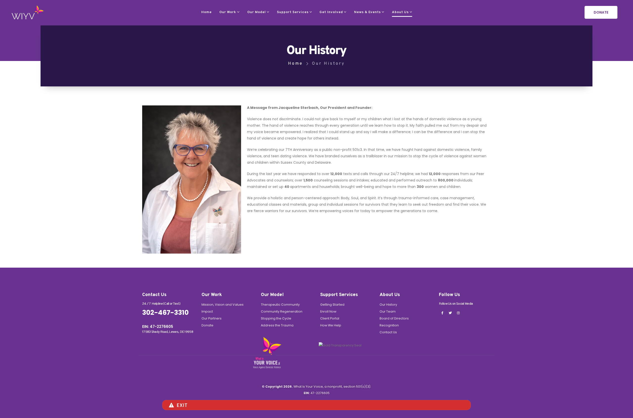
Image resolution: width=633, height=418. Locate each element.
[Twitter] (450, 312)
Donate (207, 325)
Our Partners (212, 318)
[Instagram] (458, 312)
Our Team (388, 311)
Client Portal (329, 318)
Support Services (293, 12)
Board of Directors (394, 318)
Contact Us (388, 332)
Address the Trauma (277, 325)
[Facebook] (442, 312)
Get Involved (331, 12)
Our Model (256, 12)
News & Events (367, 12)
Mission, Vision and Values (223, 304)
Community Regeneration (281, 311)
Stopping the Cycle (276, 318)
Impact (207, 311)
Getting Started (332, 304)
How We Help (330, 325)
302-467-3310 (165, 313)
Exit (182, 405)
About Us (400, 12)
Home (206, 12)
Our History (388, 304)
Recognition (389, 325)
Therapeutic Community (280, 304)
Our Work (227, 12)
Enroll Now (328, 311)
